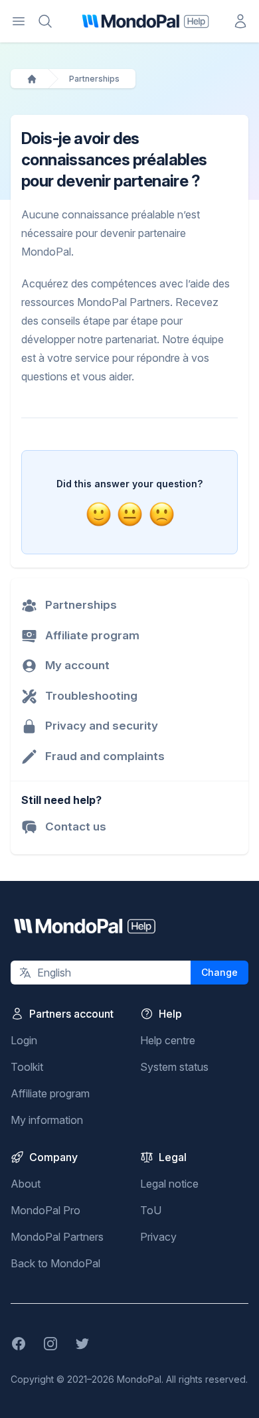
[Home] (32, 79)
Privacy (158, 1236)
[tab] (98, 514)
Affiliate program (50, 1093)
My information (47, 1120)
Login (24, 1040)
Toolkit (27, 1066)
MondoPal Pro (45, 1210)
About (26, 1183)
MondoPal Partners (57, 1236)
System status (174, 1066)
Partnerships (94, 79)
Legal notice (169, 1183)
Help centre (167, 1040)
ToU (150, 1210)
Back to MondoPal (55, 1263)
